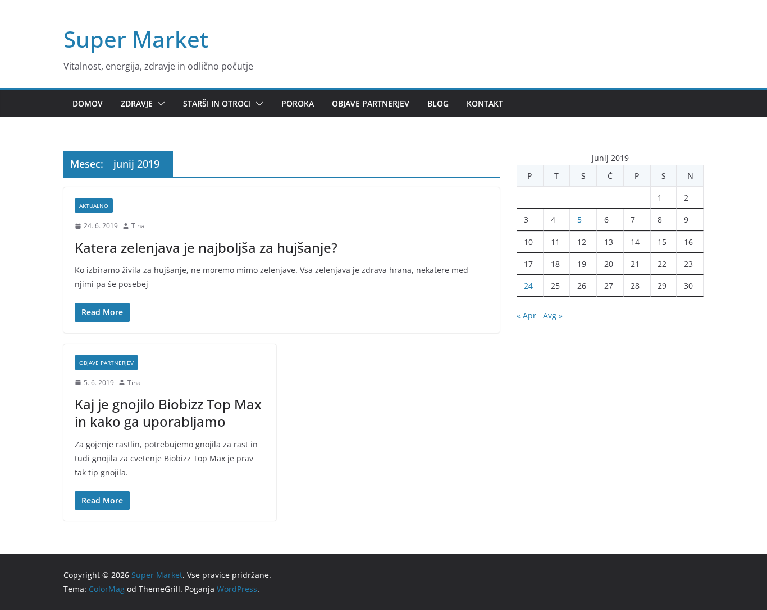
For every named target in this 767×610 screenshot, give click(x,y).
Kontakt (485, 103)
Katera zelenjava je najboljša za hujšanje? (206, 247)
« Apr (526, 315)
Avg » (553, 315)
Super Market (135, 39)
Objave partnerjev (370, 103)
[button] (159, 104)
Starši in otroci (217, 103)
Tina (138, 225)
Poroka (297, 103)
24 (528, 285)
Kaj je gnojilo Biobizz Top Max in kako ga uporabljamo (168, 413)
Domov (87, 103)
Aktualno (93, 206)
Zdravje (137, 103)
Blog (438, 103)
